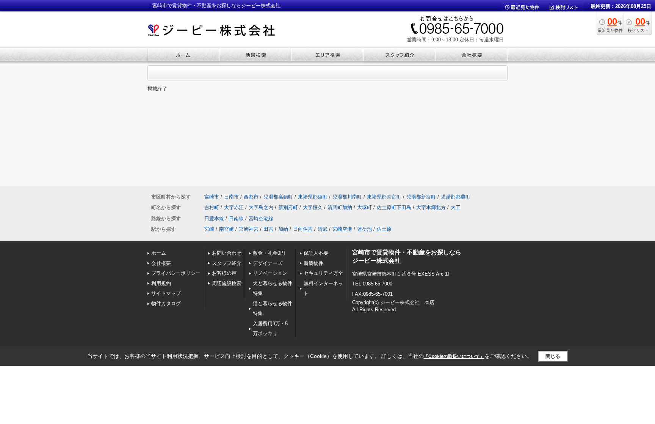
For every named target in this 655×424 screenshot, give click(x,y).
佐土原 (384, 229)
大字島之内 (261, 207)
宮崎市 (211, 197)
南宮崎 (226, 229)
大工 (456, 207)
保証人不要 (316, 253)
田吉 (268, 229)
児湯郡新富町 (421, 197)
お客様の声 (224, 273)
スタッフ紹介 (226, 263)
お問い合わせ (226, 253)
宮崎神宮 (249, 229)
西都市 (251, 197)
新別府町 (288, 207)
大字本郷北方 (431, 207)
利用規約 (161, 283)
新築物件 (313, 263)
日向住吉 (303, 229)
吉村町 (211, 207)
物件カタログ (166, 303)
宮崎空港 (342, 229)
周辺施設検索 (226, 283)
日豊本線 (214, 218)
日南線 (236, 218)
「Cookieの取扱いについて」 (454, 356)
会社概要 (161, 263)
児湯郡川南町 (347, 197)
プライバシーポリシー (176, 273)
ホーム (158, 253)
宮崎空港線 (261, 218)
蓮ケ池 (364, 229)
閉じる (552, 356)
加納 (283, 229)
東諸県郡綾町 (313, 197)
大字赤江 (234, 207)
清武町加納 (340, 207)
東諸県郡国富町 (384, 197)
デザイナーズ (267, 263)
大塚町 (364, 207)
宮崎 (209, 229)
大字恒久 (313, 207)
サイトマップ (166, 293)
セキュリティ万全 (323, 273)
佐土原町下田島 (394, 207)
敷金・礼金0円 (269, 253)
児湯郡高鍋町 (278, 197)
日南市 (231, 197)
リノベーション (270, 273)
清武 (323, 229)
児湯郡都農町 (455, 197)
